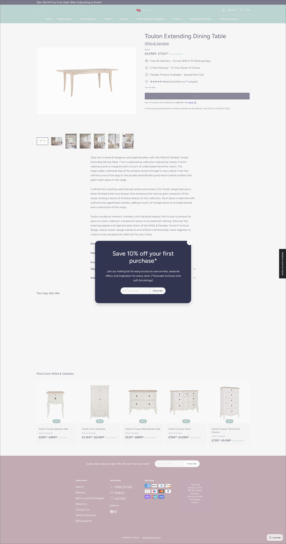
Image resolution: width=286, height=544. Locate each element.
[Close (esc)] (189, 242)
